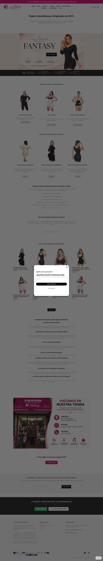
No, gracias (51, 288)
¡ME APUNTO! (51, 284)
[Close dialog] (67, 267)
